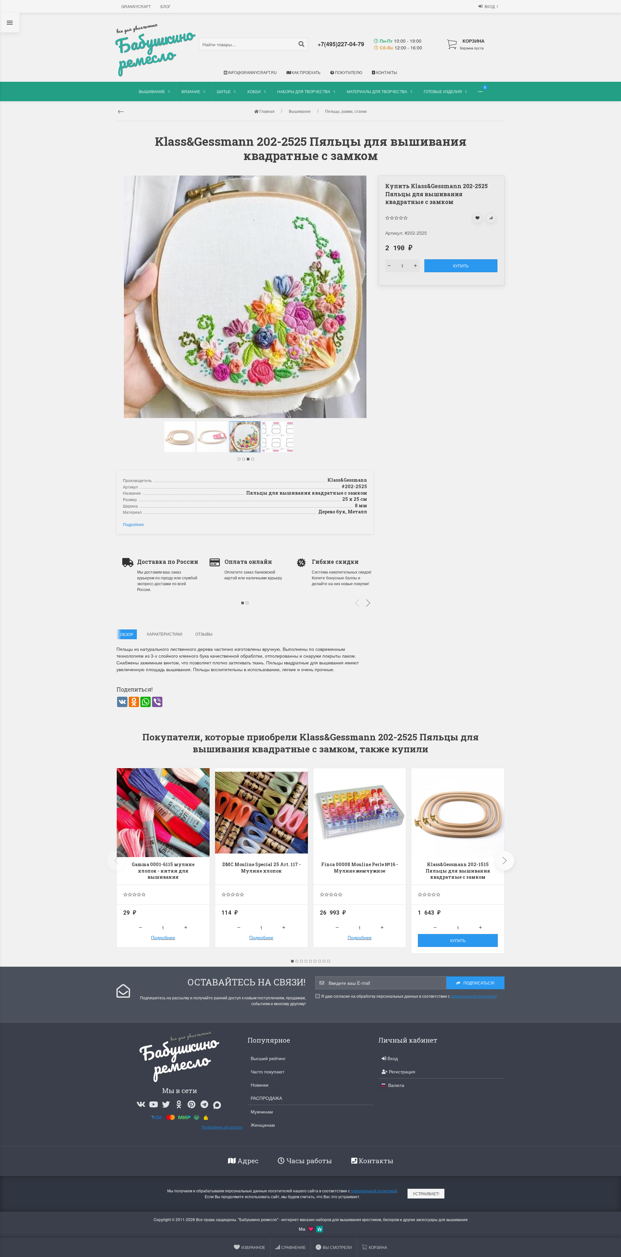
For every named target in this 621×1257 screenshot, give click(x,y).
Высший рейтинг (268, 1058)
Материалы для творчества (377, 91)
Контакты (386, 72)
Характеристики (164, 634)
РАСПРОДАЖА (266, 1098)
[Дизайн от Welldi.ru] (319, 1228)
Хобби (254, 91)
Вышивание (152, 91)
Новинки (259, 1084)
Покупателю (348, 72)
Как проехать (306, 72)
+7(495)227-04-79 (341, 44)
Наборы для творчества (303, 91)
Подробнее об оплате (222, 1127)
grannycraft (136, 6)
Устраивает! (426, 1193)
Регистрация (401, 1071)
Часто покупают (267, 1071)
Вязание (190, 91)
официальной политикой (474, 996)
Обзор (126, 634)
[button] (239, 459)
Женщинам (263, 1125)
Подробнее (133, 524)
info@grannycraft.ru (252, 72)
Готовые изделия (443, 91)
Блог (165, 6)
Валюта (395, 1085)
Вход (490, 6)
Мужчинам (262, 1111)
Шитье (224, 91)
